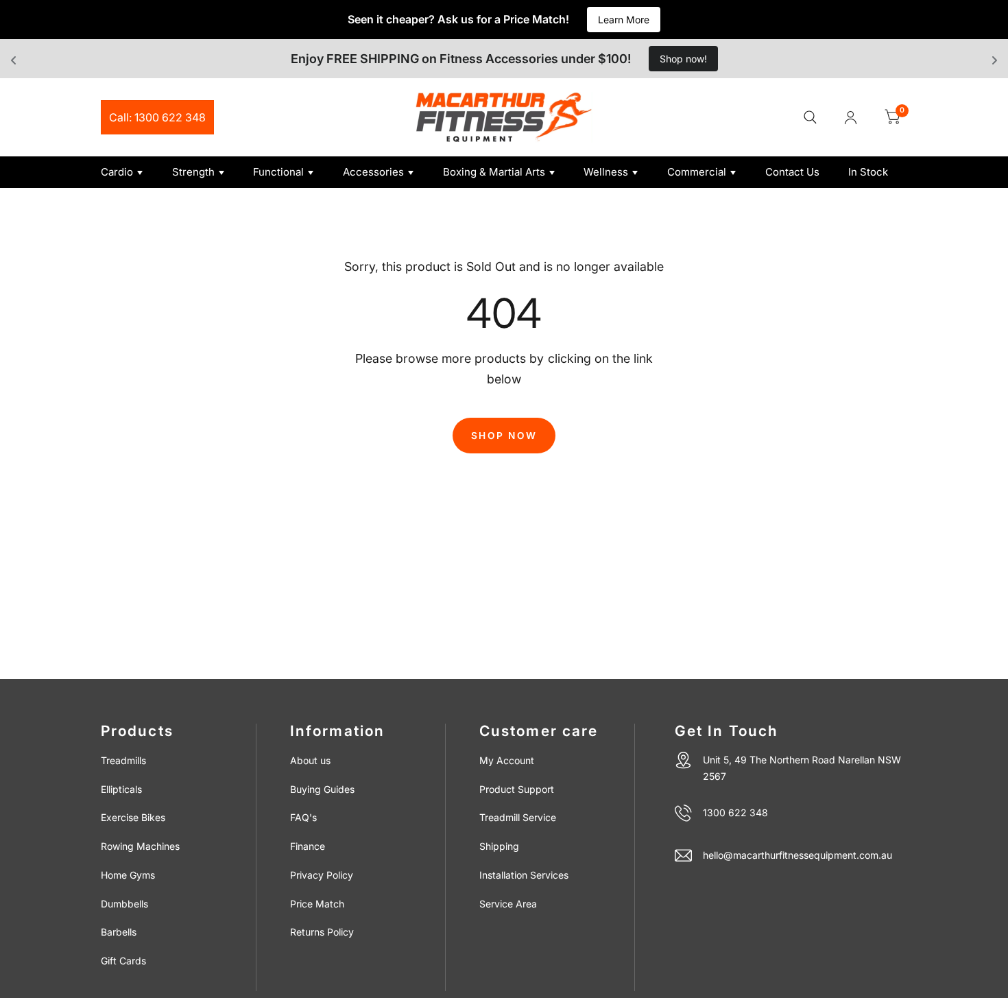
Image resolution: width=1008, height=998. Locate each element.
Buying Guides (322, 789)
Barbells (118, 932)
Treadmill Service (517, 817)
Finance (307, 846)
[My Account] (850, 117)
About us (310, 760)
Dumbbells (124, 904)
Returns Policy (322, 932)
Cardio (117, 171)
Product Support (516, 789)
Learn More (623, 19)
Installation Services (523, 875)
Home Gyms (128, 875)
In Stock (868, 171)
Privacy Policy (321, 875)
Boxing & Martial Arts (494, 171)
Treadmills (123, 760)
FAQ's (303, 817)
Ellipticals (121, 789)
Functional (278, 171)
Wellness (606, 171)
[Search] (810, 117)
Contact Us (792, 171)
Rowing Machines (140, 846)
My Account (506, 760)
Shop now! (683, 58)
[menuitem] (131, 172)
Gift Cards (123, 960)
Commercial (696, 171)
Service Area (508, 904)
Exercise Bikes (133, 817)
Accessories (373, 171)
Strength (193, 171)
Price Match (317, 904)
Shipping (499, 846)
